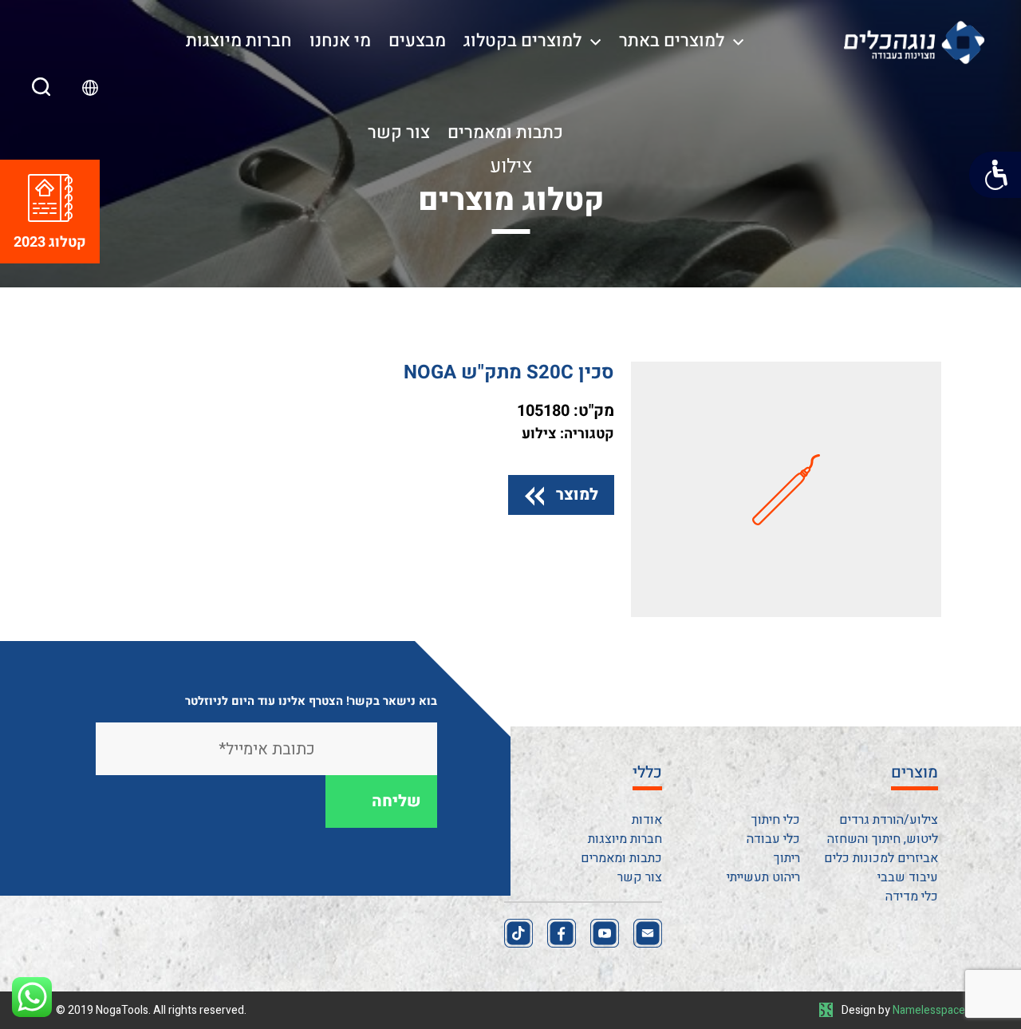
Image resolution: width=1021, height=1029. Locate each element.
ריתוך (787, 858)
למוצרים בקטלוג (522, 40)
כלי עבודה (773, 839)
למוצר (577, 494)
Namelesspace (929, 1010)
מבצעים (417, 40)
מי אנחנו (340, 40)
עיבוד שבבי (907, 877)
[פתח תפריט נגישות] (995, 175)
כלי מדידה (911, 896)
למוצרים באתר (671, 40)
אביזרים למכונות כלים (881, 858)
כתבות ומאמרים (505, 132)
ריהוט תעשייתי (763, 877)
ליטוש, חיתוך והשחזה (882, 839)
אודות (647, 819)
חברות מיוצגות (239, 40)
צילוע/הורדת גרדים (888, 819)
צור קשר (399, 132)
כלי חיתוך (775, 819)
